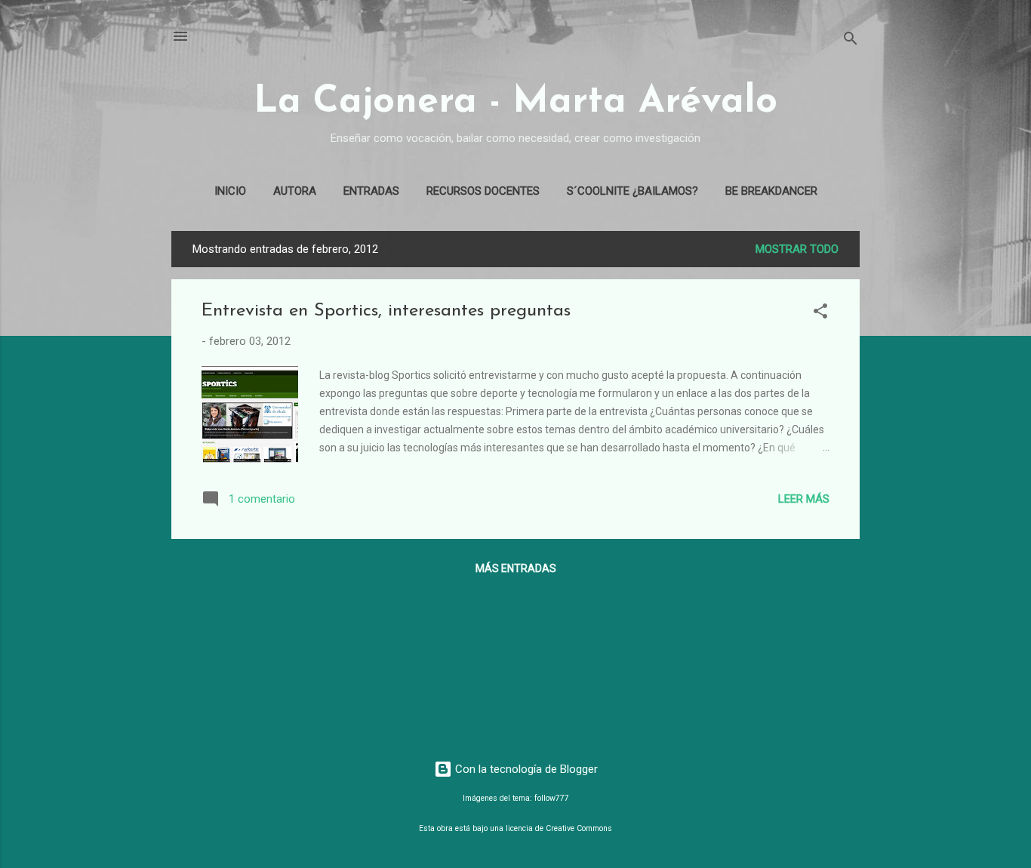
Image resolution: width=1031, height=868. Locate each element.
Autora (294, 191)
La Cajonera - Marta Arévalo (515, 102)
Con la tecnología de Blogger (525, 769)
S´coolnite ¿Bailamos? (632, 191)
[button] (820, 313)
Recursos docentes (483, 191)
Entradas (371, 191)
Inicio (230, 191)
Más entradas (515, 568)
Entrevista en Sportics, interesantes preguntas (386, 311)
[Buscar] (851, 41)
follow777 (551, 798)
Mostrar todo (797, 249)
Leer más (803, 499)
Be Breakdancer (771, 191)
